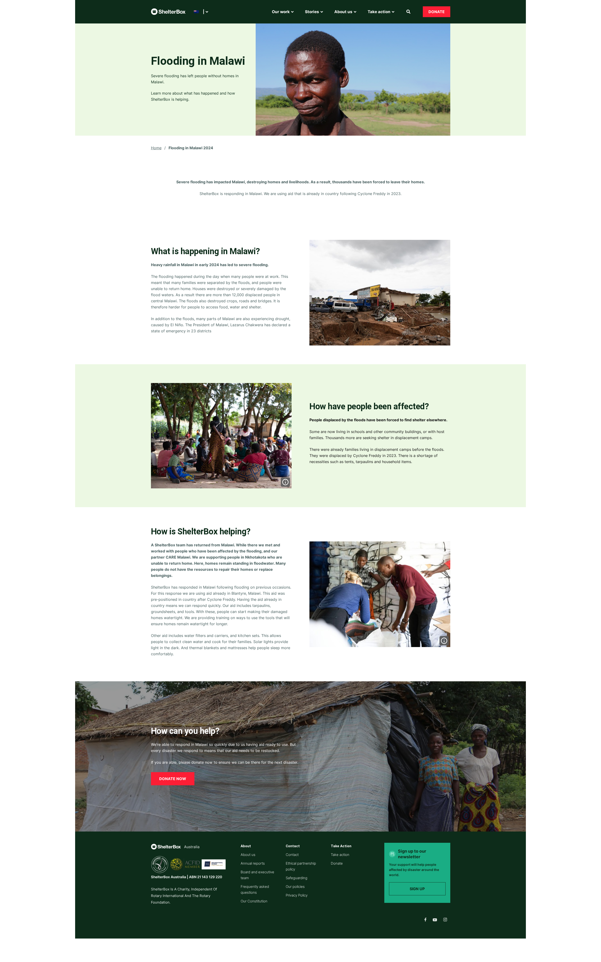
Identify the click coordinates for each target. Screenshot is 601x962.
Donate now (172, 778)
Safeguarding (296, 878)
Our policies (295, 886)
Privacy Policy (297, 895)
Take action (340, 854)
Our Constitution (254, 901)
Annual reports (253, 863)
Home (156, 148)
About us (248, 854)
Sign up (417, 888)
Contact (292, 854)
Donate (436, 11)
